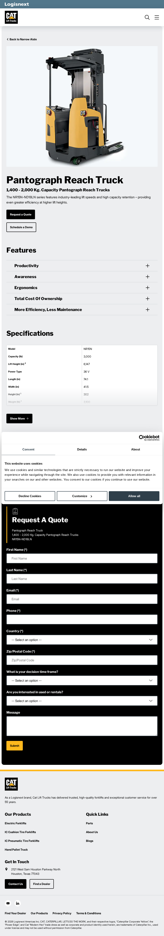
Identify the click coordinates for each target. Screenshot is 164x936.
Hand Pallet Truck (16, 849)
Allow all (134, 496)
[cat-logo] (11, 17)
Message (13, 712)
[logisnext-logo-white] (17, 4)
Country (12, 631)
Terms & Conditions (88, 913)
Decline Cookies (30, 496)
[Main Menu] (156, 17)
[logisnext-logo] (11, 784)
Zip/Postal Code (18, 651)
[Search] (147, 17)
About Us (92, 832)
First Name (14, 550)
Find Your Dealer (15, 913)
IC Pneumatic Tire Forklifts (22, 840)
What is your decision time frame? (32, 672)
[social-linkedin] (17, 903)
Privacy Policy (62, 913)
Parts (89, 823)
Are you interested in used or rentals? (34, 692)
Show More (17, 418)
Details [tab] (82, 449)
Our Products (39, 913)
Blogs (89, 840)
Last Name (14, 570)
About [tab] (135, 449)
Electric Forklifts (15, 823)
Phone (11, 611)
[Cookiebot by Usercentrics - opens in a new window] (141, 438)
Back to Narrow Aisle (23, 39)
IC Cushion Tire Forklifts (20, 832)
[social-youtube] (8, 903)
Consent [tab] (28, 449)
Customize (79, 496)
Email (10, 590)
